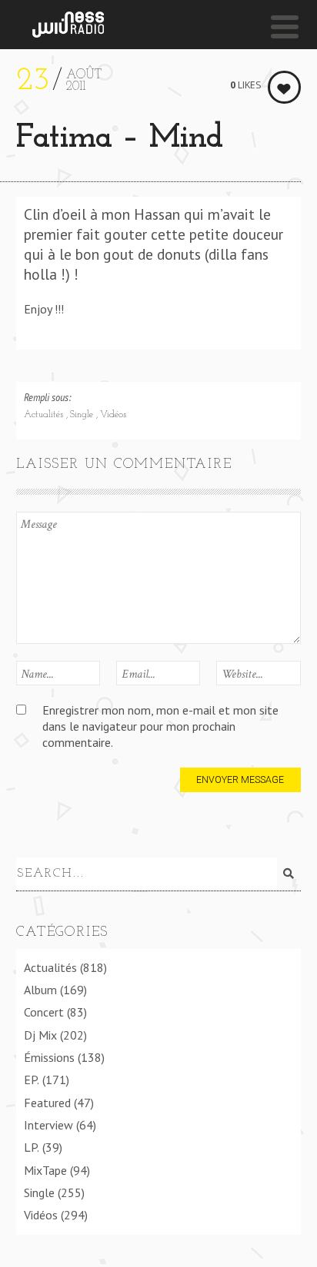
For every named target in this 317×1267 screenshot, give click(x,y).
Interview (48, 1125)
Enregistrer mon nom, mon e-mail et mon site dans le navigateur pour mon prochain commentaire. (160, 726)
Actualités (45, 415)
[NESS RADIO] (68, 25)
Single (83, 415)
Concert (44, 1012)
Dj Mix (40, 1035)
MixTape (45, 1170)
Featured (47, 1102)
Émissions (49, 1057)
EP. (31, 1079)
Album (40, 989)
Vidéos (113, 415)
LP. (31, 1147)
